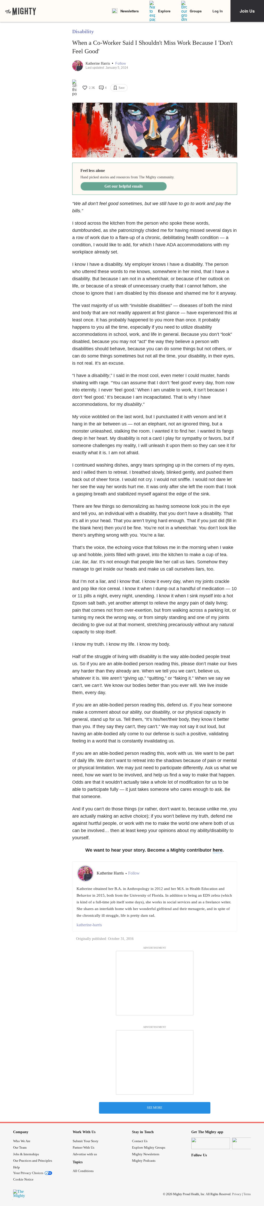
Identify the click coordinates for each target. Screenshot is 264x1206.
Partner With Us (83, 1147)
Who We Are (21, 1141)
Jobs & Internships (26, 1154)
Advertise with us (85, 1154)
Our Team (20, 1147)
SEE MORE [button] (154, 1107)
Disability (83, 31)
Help (16, 1167)
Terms (247, 1194)
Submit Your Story (85, 1141)
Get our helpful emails (123, 186)
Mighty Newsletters (145, 1154)
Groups (196, 10)
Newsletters (129, 10)
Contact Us (139, 1141)
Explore (164, 10)
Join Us (247, 11)
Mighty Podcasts (143, 1161)
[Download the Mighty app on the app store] (210, 1143)
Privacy (236, 1194)
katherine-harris (89, 925)
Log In (217, 10)
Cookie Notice (23, 1179)
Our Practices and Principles (32, 1161)
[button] (120, 63)
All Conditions (83, 1171)
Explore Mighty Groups (148, 1147)
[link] (20, 11)
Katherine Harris (98, 63)
